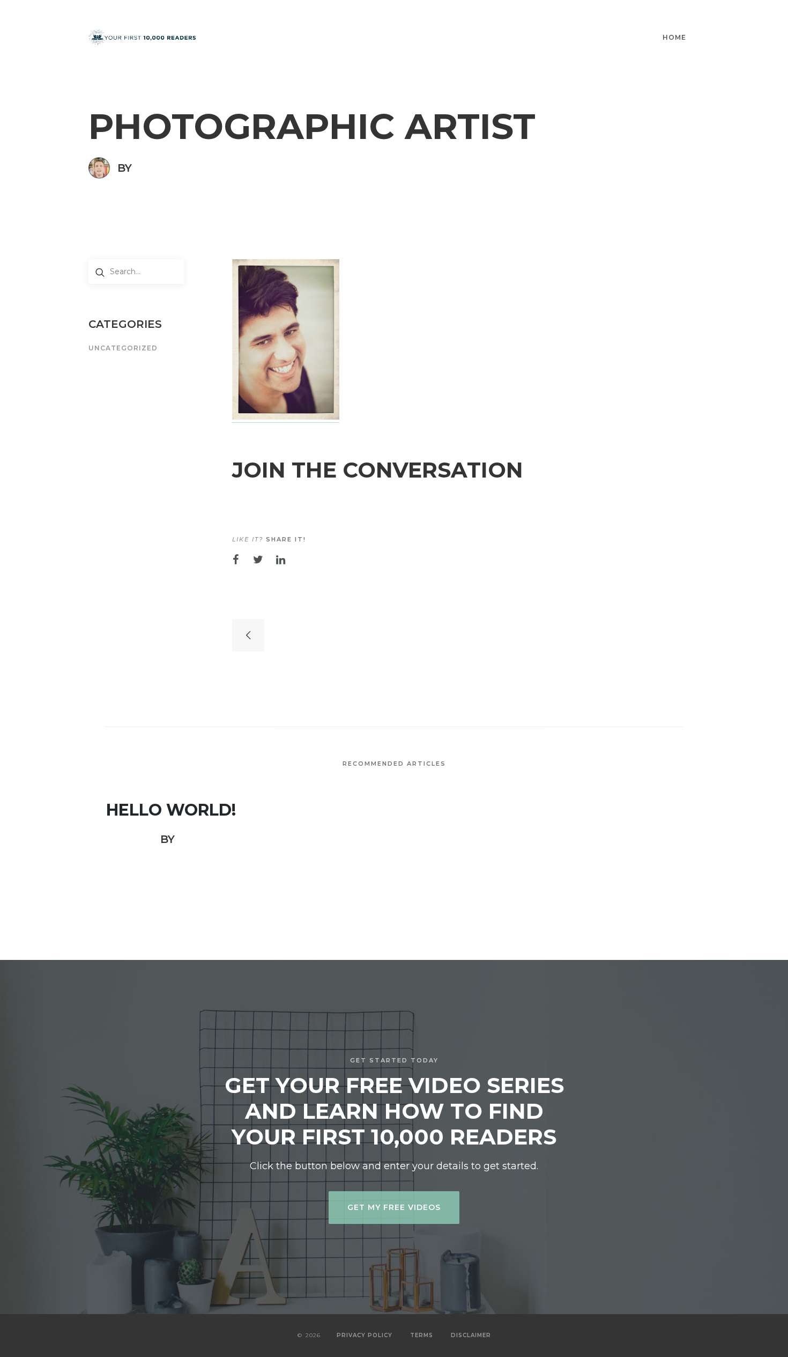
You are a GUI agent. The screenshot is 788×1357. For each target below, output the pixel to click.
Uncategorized (123, 348)
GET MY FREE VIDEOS (394, 1207)
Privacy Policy (364, 1335)
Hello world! (171, 810)
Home (674, 37)
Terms (421, 1335)
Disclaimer (471, 1335)
